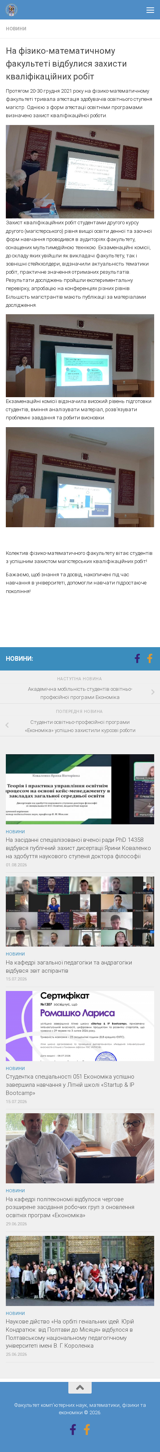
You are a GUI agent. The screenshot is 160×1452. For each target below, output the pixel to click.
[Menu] (150, 9)
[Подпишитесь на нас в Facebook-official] (149, 658)
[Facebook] (137, 658)
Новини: (19, 658)
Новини (16, 29)
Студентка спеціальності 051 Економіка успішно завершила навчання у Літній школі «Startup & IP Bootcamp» (70, 1084)
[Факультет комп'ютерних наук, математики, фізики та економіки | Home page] (14, 9)
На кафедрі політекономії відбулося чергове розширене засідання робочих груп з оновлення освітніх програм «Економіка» (70, 1207)
